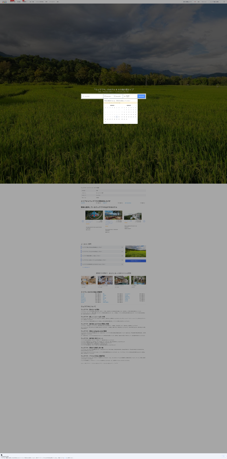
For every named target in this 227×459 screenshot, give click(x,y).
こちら (65, 457)
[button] (104, 105)
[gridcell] (117, 110)
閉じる (224, 456)
